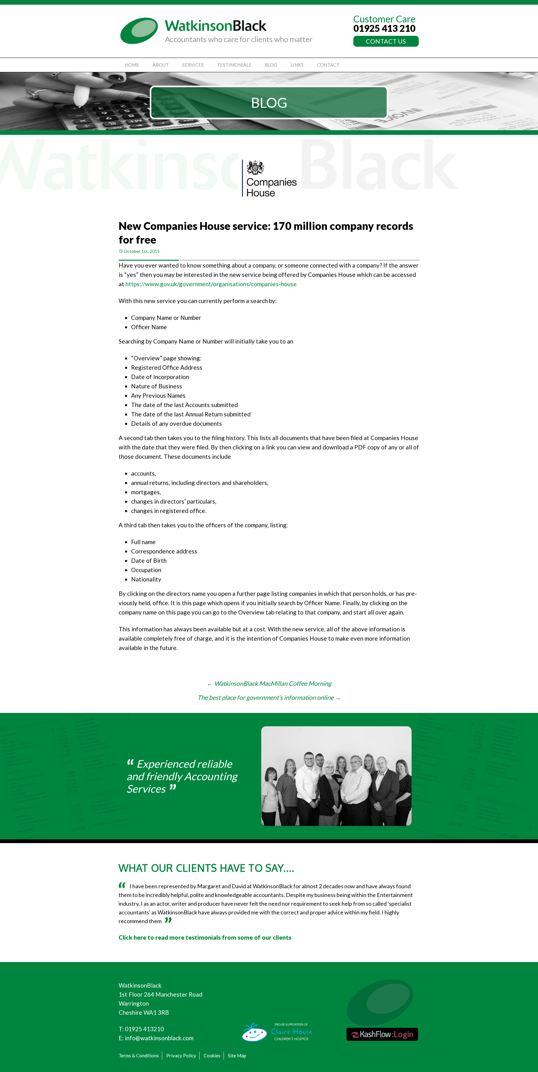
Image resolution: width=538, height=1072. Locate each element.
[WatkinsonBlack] (216, 31)
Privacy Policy (181, 1055)
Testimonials (234, 65)
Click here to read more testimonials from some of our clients (205, 937)
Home (132, 65)
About (161, 65)
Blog (271, 65)
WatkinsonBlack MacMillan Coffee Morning (269, 683)
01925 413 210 (384, 28)
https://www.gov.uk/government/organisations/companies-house (211, 283)
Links (297, 65)
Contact (328, 65)
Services (193, 65)
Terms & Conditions (139, 1055)
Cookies (212, 1055)
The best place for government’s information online (269, 697)
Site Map (237, 1055)
